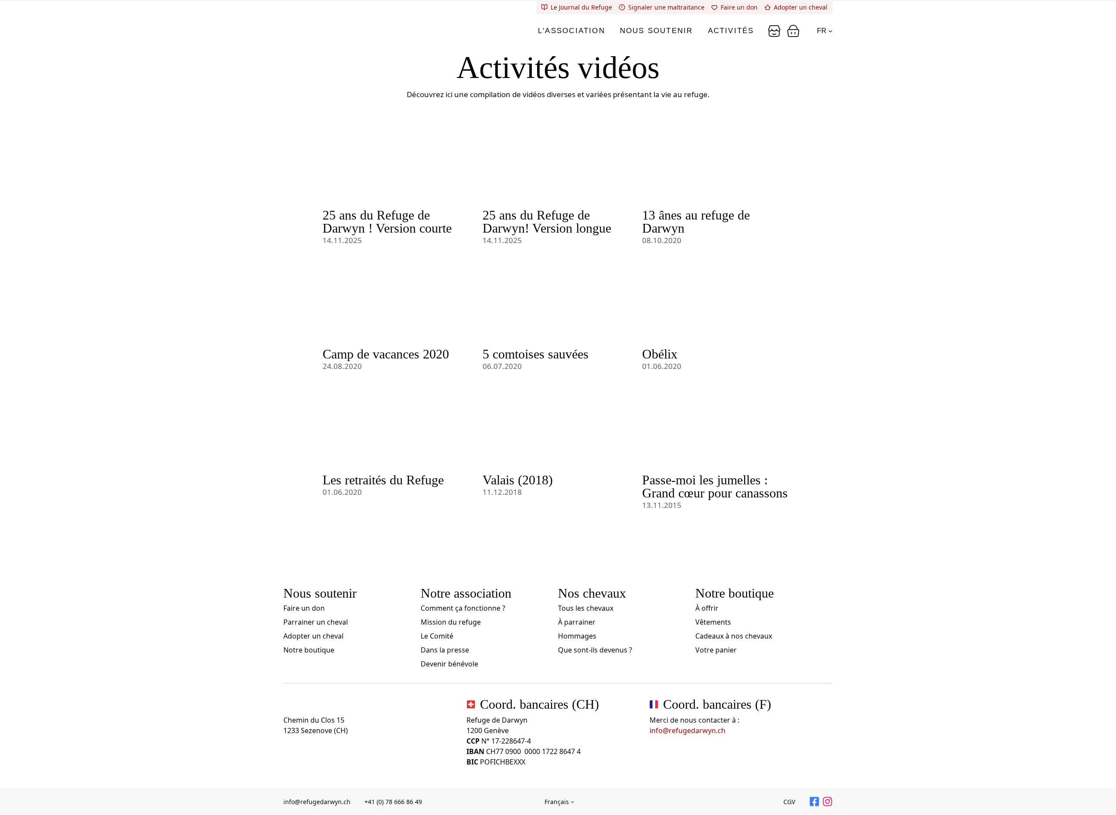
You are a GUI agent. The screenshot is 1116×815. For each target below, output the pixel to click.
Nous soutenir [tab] (656, 31)
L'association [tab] (571, 31)
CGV (789, 802)
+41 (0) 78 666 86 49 (393, 802)
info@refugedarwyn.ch (687, 730)
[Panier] (774, 31)
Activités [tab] (731, 31)
